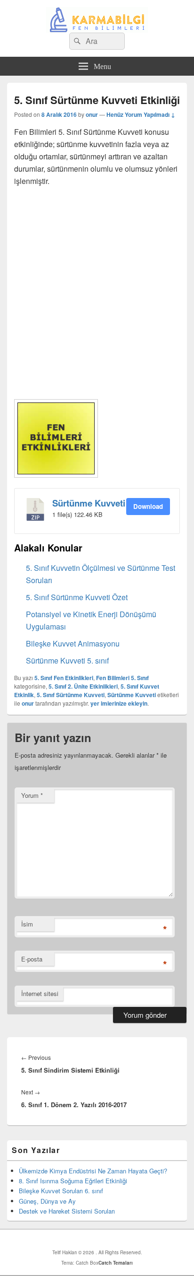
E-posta (31, 958)
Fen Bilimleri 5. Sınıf (122, 677)
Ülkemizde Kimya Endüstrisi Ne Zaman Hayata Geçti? (93, 1170)
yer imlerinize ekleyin (118, 703)
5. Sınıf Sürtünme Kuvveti (71, 694)
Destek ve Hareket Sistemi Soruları (67, 1210)
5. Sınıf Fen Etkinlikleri (63, 677)
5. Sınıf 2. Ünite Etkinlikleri (83, 686)
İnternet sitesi (39, 993)
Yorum (32, 795)
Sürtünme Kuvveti (88, 503)
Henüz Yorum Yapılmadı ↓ (140, 114)
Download (148, 506)
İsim (27, 923)
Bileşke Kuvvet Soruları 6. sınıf (61, 1190)
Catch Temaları (115, 1262)
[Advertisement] (97, 291)
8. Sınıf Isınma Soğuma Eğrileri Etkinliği (73, 1180)
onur (92, 114)
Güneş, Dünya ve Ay (47, 1201)
